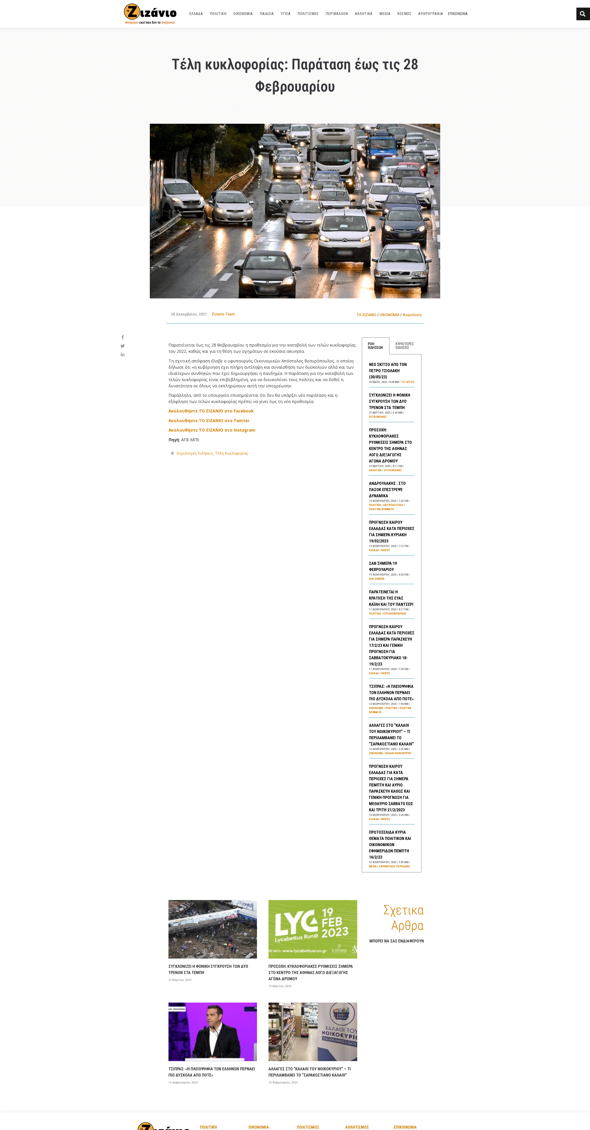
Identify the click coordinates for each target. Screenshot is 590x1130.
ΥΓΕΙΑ (286, 14)
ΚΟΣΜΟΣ (404, 14)
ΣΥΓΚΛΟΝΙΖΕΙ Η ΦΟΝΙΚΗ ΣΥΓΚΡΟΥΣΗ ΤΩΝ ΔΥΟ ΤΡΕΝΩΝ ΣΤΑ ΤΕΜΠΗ (389, 401)
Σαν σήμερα (376, 578)
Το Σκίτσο (407, 382)
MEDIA (384, 14)
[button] (583, 14)
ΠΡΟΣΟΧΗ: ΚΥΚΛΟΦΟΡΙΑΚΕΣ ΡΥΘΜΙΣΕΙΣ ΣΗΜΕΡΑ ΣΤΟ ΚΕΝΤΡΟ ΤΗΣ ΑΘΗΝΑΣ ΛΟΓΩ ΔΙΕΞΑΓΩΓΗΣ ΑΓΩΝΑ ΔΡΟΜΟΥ (310, 972)
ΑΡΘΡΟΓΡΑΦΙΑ (430, 14)
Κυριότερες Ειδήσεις (195, 453)
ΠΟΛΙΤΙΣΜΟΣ (308, 14)
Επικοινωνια (458, 14)
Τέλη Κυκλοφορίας (231, 453)
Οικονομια (258, 1127)
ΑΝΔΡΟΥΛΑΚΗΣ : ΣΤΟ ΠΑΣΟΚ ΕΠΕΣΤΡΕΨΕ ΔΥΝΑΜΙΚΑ (387, 489)
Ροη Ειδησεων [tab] (375, 346)
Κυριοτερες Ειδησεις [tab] (404, 346)
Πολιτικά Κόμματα (381, 509)
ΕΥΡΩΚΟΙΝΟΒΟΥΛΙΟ (394, 613)
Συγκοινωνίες (378, 416)
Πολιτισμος (308, 1127)
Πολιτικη (208, 1127)
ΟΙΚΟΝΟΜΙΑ (243, 14)
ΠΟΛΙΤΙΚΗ (218, 14)
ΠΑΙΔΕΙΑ (267, 14)
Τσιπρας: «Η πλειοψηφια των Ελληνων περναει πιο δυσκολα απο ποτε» (391, 692)
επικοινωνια (405, 1127)
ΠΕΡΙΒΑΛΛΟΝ (337, 14)
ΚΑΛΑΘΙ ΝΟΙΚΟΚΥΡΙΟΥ (398, 753)
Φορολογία (412, 315)
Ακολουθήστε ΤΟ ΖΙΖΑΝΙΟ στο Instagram (211, 430)
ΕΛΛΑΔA (196, 14)
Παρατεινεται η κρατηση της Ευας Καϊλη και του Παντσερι (391, 598)
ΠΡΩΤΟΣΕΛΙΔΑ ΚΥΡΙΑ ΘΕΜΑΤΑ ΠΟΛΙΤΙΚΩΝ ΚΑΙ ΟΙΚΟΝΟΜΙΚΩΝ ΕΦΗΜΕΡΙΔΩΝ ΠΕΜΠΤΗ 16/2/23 (390, 844)
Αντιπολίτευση (393, 505)
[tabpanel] (392, 613)
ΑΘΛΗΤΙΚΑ (363, 14)
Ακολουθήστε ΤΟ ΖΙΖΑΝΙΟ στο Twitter (209, 420)
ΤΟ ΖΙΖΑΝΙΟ (366, 315)
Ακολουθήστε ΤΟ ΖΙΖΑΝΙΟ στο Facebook (211, 411)
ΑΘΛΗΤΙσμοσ (357, 1127)
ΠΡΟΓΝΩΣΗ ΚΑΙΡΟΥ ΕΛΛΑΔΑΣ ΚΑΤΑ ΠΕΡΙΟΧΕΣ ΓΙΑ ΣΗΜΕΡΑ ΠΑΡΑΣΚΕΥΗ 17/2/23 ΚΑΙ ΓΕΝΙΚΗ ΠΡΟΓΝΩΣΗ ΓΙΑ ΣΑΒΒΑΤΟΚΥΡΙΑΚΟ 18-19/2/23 (391, 645)
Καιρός (385, 550)
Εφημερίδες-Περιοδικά (394, 866)
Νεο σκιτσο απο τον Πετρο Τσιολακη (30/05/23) (388, 370)
